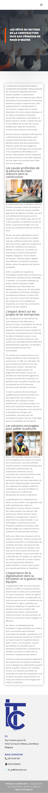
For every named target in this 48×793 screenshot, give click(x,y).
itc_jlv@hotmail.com (17, 769)
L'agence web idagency (23, 789)
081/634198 (14, 758)
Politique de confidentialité (17, 784)
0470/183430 (13, 764)
